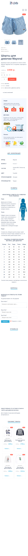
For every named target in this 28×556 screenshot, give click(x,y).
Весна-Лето (4, 49)
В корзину (12, 79)
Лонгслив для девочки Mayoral (8, 468)
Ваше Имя (4, 310)
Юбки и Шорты (5, 51)
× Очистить (4, 77)
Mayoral (7, 83)
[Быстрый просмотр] (6, 446)
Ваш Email (4, 315)
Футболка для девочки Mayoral (8, 441)
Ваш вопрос (4, 301)
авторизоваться (5, 414)
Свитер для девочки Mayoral (20, 441)
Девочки (3, 47)
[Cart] (25, 3)
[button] (2, 3)
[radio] (2, 75)
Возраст (3, 72)
